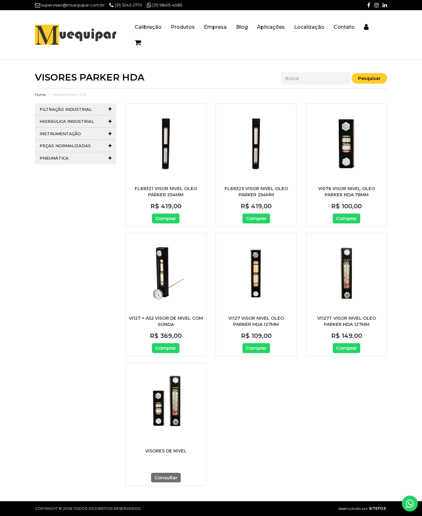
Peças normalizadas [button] (65, 145)
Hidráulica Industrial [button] (67, 121)
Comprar (165, 218)
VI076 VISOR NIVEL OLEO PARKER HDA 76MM (346, 192)
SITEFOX (377, 508)
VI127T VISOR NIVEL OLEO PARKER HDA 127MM (346, 321)
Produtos (183, 27)
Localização (309, 27)
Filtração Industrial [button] (66, 109)
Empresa (215, 27)
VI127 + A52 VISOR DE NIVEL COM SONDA (166, 321)
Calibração (148, 27)
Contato (344, 27)
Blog (242, 27)
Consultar (165, 478)
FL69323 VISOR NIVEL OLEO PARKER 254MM (256, 192)
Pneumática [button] (54, 158)
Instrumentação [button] (60, 133)
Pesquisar (369, 78)
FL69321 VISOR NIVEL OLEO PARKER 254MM (166, 192)
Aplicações (271, 27)
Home (40, 94)
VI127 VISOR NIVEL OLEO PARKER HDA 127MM (256, 321)
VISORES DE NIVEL (166, 451)
